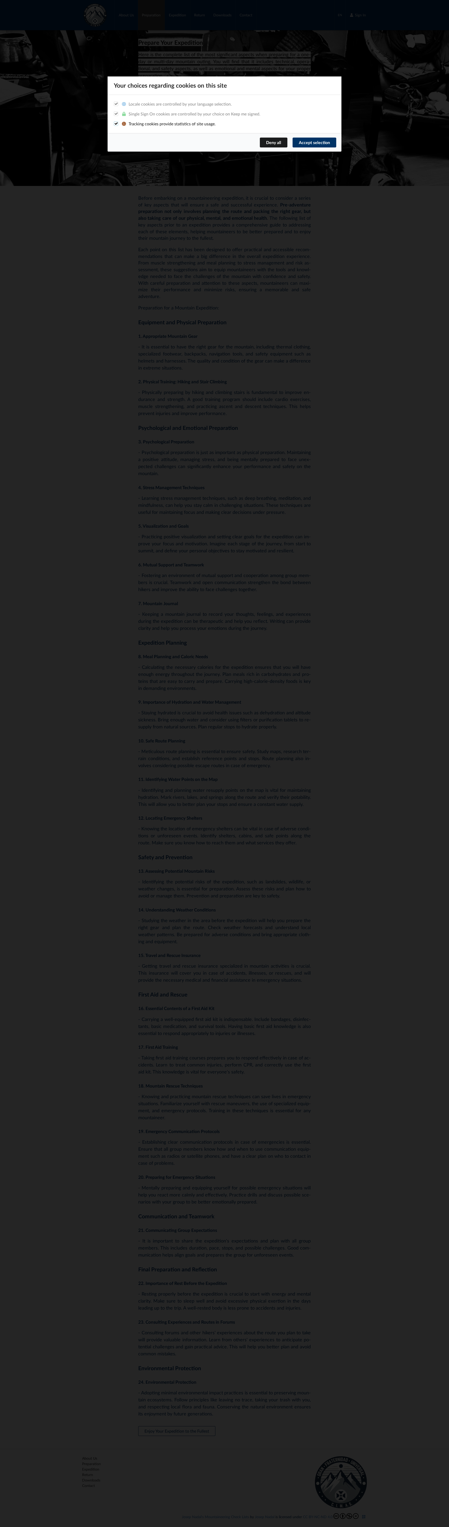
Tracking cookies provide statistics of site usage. (172, 123)
